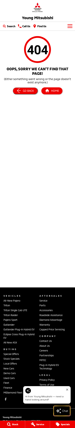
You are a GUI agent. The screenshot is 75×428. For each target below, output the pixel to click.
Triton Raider (10, 315)
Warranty (44, 324)
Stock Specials (11, 358)
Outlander (8, 324)
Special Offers (11, 353)
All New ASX (10, 342)
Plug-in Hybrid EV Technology (49, 366)
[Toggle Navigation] (70, 26)
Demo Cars (9, 373)
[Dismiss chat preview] (67, 390)
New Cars (8, 368)
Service (43, 300)
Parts (42, 305)
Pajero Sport (10, 319)
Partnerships (46, 355)
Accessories (46, 310)
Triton (6, 305)
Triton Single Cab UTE (15, 310)
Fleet (6, 382)
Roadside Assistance (51, 315)
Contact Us (45, 340)
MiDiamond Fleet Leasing (17, 392)
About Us (44, 345)
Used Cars (9, 378)
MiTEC (42, 360)
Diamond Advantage (50, 319)
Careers (43, 350)
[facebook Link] (5, 399)
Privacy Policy (47, 379)
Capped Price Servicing (52, 329)
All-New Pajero (11, 300)
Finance (7, 387)
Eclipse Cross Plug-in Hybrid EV (19, 336)
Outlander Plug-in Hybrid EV (19, 329)
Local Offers (10, 363)
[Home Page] (37, 7)
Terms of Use (46, 384)
